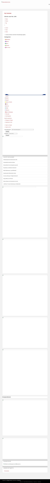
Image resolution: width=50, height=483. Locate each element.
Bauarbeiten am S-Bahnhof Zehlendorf (9, 167)
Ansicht (8, 118)
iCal (8, 122)
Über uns (21, 481)
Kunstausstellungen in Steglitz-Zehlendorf (10, 175)
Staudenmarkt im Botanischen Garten (9, 173)
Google (9, 120)
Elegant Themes (9, 480)
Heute (6, 29)
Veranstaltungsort (7, 129)
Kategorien (6, 133)
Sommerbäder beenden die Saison (9, 162)
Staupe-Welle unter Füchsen (8, 178)
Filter (7, 132)
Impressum (35, 481)
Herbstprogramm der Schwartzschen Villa (10, 159)
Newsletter (39, 481)
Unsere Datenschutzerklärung (28, 481)
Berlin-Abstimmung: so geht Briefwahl (9, 170)
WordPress (19, 480)
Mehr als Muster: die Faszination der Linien (10, 181)
